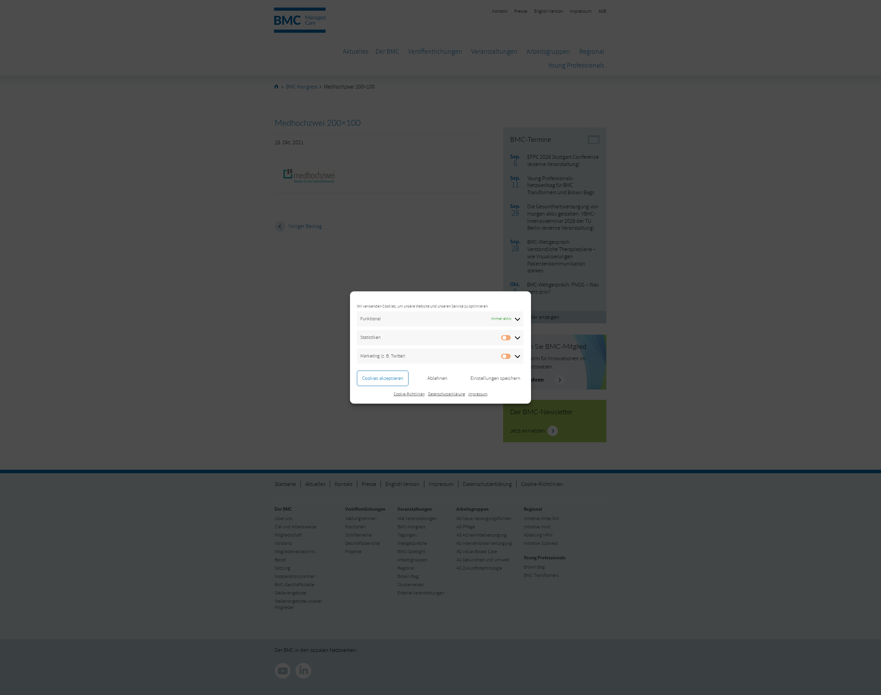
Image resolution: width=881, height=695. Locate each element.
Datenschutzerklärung (446, 394)
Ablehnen (437, 378)
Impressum (478, 394)
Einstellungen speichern (495, 378)
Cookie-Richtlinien (409, 394)
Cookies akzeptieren (382, 378)
